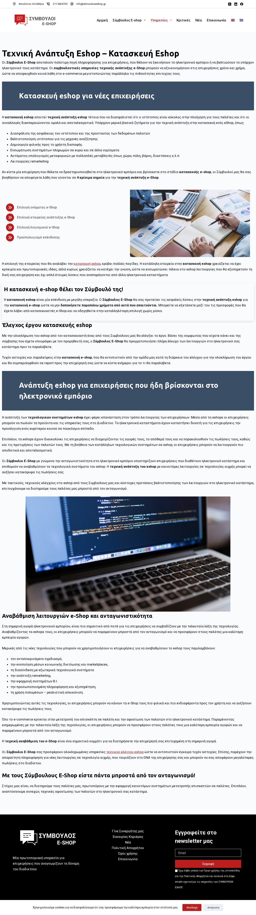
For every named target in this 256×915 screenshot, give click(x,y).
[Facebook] (241, 4)
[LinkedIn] (235, 4)
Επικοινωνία (216, 20)
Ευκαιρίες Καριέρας (128, 837)
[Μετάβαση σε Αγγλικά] (233, 20)
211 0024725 (60, 3)
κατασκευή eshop (87, 264)
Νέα (198, 20)
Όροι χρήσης (128, 853)
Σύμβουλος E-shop (127, 20)
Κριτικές (183, 20)
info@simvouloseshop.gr (91, 3)
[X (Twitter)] (229, 4)
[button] (208, 864)
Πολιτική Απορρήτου (128, 848)
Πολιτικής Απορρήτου (196, 876)
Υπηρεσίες (159, 20)
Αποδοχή (191, 907)
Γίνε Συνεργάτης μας (128, 831)
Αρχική (102, 20)
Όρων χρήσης (212, 870)
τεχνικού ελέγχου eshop (125, 752)
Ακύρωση (213, 907)
